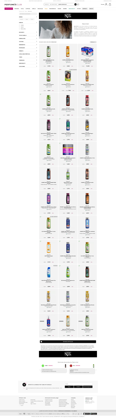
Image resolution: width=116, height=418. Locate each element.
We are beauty (47, 403)
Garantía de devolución (79, 0)
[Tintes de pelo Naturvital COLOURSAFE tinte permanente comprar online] (68, 88)
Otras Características (24, 54)
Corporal (28, 8)
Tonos (20, 57)
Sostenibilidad (47, 404)
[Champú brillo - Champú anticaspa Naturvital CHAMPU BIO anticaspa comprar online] (49, 162)
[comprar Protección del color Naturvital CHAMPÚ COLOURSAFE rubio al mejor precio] (68, 53)
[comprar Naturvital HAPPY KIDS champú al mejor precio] (48, 249)
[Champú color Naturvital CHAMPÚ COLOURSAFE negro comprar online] (87, 137)
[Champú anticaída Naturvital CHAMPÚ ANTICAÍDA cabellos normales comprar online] (68, 260)
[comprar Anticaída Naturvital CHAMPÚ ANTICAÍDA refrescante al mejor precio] (68, 126)
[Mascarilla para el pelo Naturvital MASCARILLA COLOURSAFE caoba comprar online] (87, 88)
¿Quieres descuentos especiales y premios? (58, 412)
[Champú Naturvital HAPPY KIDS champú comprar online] (49, 260)
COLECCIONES (22, 66)
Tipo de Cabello (22, 35)
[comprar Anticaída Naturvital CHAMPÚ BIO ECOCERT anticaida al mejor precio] (48, 102)
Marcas (91, 8)
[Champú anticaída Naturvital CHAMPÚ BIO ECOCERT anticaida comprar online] (49, 113)
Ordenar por (93, 42)
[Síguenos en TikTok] (76, 415)
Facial (22, 8)
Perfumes (17, 8)
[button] (40, 370)
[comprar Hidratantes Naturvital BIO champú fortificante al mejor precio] (48, 77)
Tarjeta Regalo (21, 404)
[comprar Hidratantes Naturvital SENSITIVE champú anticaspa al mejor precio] (87, 322)
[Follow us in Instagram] (73, 415)
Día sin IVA (73, 406)
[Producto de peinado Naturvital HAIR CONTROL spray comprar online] (68, 186)
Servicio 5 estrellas (57, 0)
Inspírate (85, 8)
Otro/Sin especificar (88, 387)
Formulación (22, 38)
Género (20, 16)
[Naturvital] (68, 15)
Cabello (34, 8)
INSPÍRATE (47, 4)
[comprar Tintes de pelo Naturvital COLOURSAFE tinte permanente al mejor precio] (68, 77)
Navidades (73, 408)
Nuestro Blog (33, 400)
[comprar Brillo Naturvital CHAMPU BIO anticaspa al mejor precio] (48, 151)
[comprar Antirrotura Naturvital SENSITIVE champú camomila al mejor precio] (68, 322)
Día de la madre (73, 404)
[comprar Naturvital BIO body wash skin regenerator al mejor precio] (68, 273)
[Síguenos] (81, 415)
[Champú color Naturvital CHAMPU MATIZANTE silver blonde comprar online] (87, 309)
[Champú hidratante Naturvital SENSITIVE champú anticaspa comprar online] (87, 333)
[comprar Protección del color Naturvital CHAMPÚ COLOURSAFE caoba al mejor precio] (87, 102)
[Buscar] (75, 4)
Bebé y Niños (23, 28)
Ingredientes (22, 44)
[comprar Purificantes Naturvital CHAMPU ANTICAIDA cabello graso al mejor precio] (68, 224)
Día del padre (73, 403)
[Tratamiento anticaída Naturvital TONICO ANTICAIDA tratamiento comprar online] (49, 333)
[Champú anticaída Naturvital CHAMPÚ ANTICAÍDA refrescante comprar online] (68, 137)
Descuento (21, 32)
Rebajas (72, 400)
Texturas (21, 41)
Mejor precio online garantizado (35, 0)
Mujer (27, 19)
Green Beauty (72, 8)
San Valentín (73, 402)
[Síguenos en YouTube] (78, 415)
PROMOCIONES (54, 4)
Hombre (65, 8)
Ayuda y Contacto (8, 0)
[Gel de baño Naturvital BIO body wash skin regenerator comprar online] (68, 284)
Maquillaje (40, 8)
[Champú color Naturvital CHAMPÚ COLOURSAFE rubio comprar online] (68, 64)
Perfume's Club (21, 11)
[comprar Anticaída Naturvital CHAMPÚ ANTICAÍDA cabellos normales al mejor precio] (68, 249)
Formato (21, 50)
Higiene (59, 8)
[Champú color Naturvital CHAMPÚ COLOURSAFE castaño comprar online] (87, 186)
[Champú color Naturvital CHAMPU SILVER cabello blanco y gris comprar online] (87, 162)
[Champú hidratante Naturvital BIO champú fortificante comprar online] (49, 88)
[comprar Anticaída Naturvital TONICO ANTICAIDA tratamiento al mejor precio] (48, 322)
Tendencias (21, 60)
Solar (46, 8)
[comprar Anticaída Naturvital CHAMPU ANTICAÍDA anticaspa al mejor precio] (68, 102)
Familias (21, 22)
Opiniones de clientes (48, 402)
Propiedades (22, 47)
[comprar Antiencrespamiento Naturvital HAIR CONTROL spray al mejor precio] (68, 175)
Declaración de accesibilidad (64, 404)
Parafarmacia (52, 8)
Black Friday (73, 407)
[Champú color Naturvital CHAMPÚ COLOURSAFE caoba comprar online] (87, 113)
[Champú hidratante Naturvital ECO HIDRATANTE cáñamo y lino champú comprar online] (87, 260)
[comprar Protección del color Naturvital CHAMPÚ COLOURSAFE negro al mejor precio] (87, 126)
